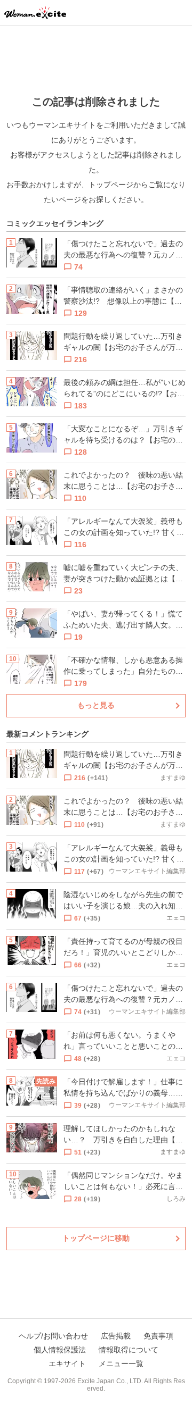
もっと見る (96, 705)
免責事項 (158, 1336)
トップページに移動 (96, 1238)
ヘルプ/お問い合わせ (53, 1336)
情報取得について (128, 1349)
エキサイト (67, 1363)
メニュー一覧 (121, 1363)
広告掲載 (116, 1336)
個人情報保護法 (60, 1349)
